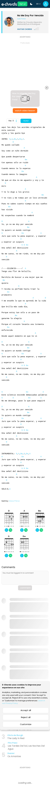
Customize (25, 724)
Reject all (25, 717)
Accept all (26, 710)
